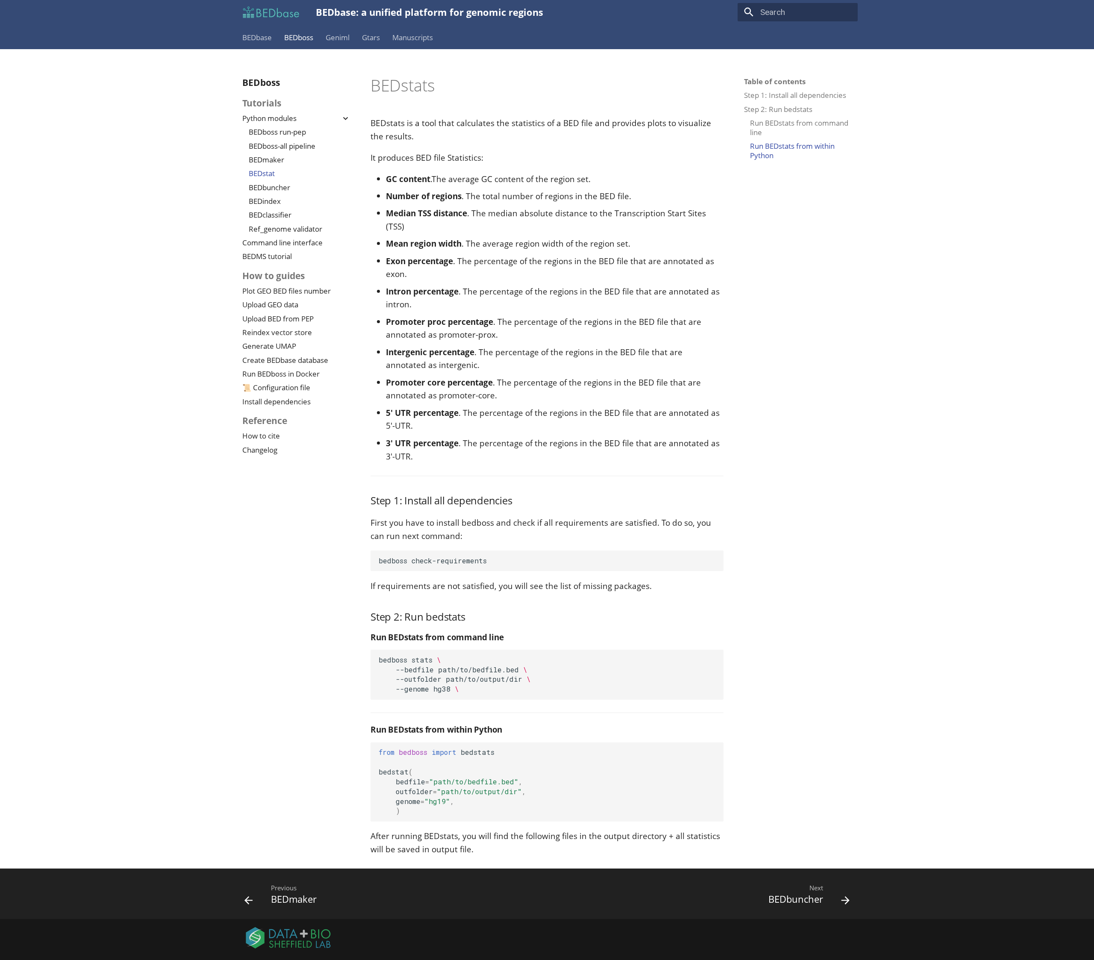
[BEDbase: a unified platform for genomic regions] (271, 12)
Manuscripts (412, 37)
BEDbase (257, 37)
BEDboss (298, 37)
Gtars (371, 37)
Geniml (338, 37)
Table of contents (775, 81)
